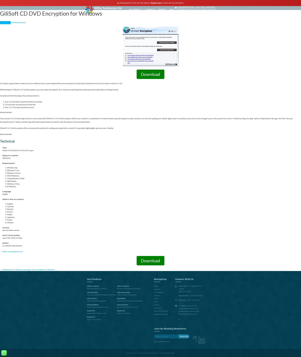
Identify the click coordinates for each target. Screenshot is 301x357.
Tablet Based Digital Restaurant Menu (130, 301)
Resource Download (161, 311)
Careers (156, 305)
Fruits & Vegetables (123, 313)
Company (149, 9)
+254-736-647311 (193, 300)
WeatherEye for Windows (11, 269)
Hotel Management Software (97, 289)
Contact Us (210, 9)
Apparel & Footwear (94, 319)
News (171, 9)
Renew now (156, 3)
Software (14, 22)
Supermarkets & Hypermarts (97, 313)
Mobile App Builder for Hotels (127, 307)
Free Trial (200, 9)
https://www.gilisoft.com (12, 251)
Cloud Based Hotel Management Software (101, 295)
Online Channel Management (97, 301)
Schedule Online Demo (186, 9)
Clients (156, 299)
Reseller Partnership (161, 314)
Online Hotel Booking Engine (126, 295)
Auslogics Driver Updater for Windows (40, 269)
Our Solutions (134, 9)
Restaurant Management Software (129, 289)
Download (150, 74)
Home (156, 286)
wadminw (22, 22)
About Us (157, 289)
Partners (162, 9)
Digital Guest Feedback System (97, 307)
